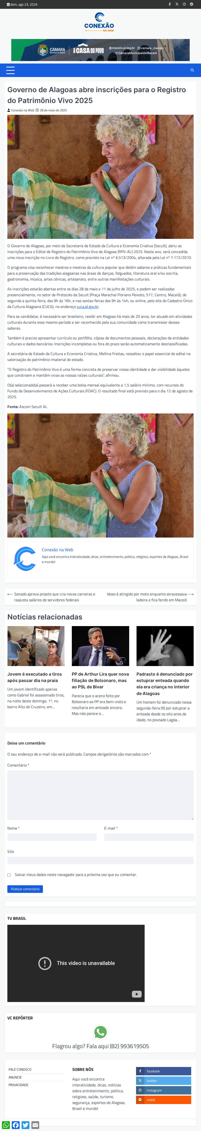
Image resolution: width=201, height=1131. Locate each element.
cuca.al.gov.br (87, 306)
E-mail (111, 828)
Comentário (18, 765)
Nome (13, 828)
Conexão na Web (22, 110)
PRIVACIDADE (18, 1084)
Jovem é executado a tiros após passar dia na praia (34, 677)
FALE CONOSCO (20, 1069)
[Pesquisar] (192, 70)
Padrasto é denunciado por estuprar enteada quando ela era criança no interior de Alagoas (165, 683)
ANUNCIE (15, 1077)
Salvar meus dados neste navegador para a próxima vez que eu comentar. (76, 874)
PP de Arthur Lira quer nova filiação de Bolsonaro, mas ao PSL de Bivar (100, 680)
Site (10, 851)
